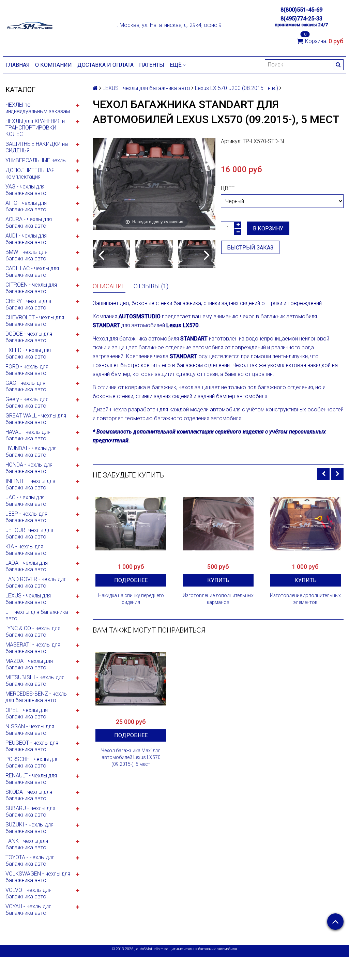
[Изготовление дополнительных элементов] (305, 523)
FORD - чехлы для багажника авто (26, 369)
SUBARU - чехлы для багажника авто (30, 811)
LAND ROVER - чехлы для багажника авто (35, 582)
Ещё (176, 65)
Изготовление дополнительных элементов (305, 599)
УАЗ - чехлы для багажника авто (25, 189)
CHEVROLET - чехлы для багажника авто (34, 320)
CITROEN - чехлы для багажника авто (31, 288)
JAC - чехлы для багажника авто (25, 500)
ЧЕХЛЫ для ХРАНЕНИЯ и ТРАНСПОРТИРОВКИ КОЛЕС (35, 127)
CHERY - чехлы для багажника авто (28, 304)
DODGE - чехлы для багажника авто (28, 337)
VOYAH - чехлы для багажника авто (28, 909)
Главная (17, 65)
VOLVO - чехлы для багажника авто (28, 893)
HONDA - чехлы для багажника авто (28, 467)
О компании (53, 65)
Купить (218, 580)
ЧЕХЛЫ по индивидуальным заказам (37, 108)
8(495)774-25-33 (301, 18)
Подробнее (131, 580)
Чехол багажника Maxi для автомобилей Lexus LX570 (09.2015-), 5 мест (131, 757)
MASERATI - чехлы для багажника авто (32, 647)
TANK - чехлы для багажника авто (26, 844)
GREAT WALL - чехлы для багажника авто (35, 418)
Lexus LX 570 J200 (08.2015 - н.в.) (236, 88)
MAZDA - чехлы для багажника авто (29, 664)
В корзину (268, 228)
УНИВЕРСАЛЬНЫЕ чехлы (35, 160)
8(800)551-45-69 (301, 9)
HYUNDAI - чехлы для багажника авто (31, 451)
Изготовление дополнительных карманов (218, 599)
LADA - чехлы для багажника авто (26, 566)
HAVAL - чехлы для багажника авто (27, 435)
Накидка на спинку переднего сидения (131, 599)
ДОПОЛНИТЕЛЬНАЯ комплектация (30, 173)
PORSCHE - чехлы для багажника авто (32, 762)
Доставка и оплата (105, 65)
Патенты (151, 65)
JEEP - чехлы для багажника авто (26, 517)
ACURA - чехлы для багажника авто (28, 222)
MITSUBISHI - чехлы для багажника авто (34, 680)
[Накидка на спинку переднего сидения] (130, 523)
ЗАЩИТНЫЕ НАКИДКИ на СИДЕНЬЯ (36, 147)
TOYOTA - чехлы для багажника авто (30, 860)
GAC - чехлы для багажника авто (25, 386)
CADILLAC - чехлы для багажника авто (32, 271)
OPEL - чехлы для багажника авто (26, 713)
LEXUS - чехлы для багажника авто (28, 598)
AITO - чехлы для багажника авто (26, 206)
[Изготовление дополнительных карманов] (218, 523)
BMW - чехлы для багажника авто (26, 255)
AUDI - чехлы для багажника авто (26, 238)
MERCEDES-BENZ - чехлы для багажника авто (36, 696)
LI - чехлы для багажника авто (36, 615)
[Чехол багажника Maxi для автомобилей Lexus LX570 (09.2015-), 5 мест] (130, 678)
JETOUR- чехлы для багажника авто (29, 533)
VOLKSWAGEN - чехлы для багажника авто (37, 876)
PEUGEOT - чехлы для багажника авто (31, 746)
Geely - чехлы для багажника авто (26, 402)
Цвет (227, 188)
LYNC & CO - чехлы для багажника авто (32, 631)
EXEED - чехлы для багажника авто (28, 353)
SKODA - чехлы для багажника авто (28, 795)
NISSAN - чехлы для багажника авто (29, 729)
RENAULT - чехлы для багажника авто (31, 778)
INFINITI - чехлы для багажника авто (30, 484)
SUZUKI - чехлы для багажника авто (29, 827)
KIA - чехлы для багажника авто (25, 549)
